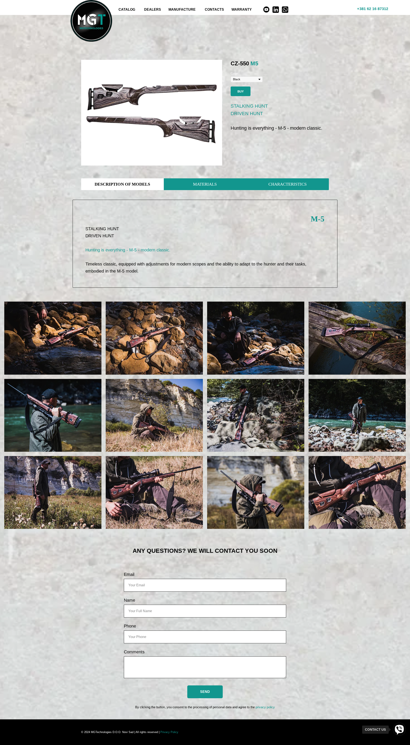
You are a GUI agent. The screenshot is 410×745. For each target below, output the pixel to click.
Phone (130, 626)
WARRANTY (241, 9)
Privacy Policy (169, 732)
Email (129, 574)
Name (129, 600)
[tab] (122, 184)
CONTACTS (214, 9)
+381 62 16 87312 (372, 9)
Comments (134, 652)
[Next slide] (216, 112)
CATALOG (127, 9)
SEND (205, 692)
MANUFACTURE (182, 9)
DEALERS (152, 9)
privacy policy (265, 707)
